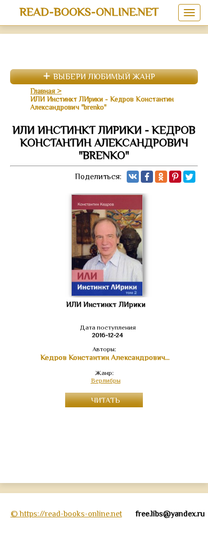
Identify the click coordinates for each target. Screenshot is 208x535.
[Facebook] (147, 177)
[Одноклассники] (161, 177)
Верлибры (106, 380)
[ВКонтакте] (133, 177)
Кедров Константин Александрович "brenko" (105, 357)
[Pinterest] (175, 177)
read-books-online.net (89, 11)
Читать (105, 400)
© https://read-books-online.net (66, 513)
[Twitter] (189, 177)
